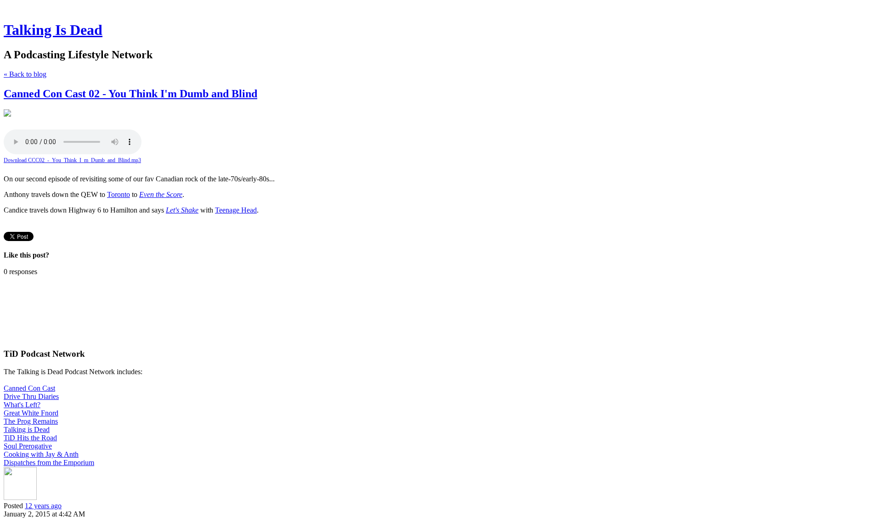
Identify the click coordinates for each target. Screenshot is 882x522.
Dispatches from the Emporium (49, 462)
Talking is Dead (27, 429)
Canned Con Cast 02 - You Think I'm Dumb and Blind (130, 94)
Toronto (118, 194)
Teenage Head (236, 210)
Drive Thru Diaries (31, 396)
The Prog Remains (31, 421)
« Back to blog (25, 74)
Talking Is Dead (53, 30)
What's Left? (22, 405)
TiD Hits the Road (30, 438)
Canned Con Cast (29, 388)
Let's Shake (182, 210)
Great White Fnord (31, 413)
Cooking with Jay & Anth (41, 454)
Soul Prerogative (28, 446)
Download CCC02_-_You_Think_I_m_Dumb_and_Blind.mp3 (72, 160)
